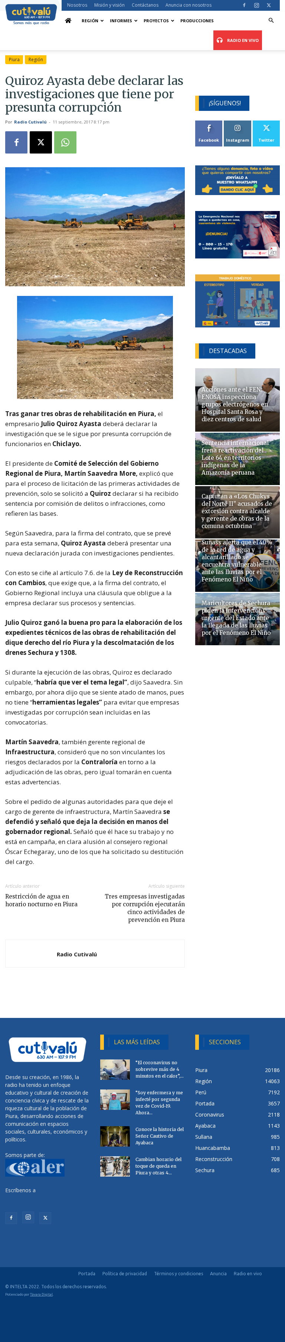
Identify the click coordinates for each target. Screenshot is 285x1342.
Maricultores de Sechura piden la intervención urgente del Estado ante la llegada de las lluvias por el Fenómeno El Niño (236, 618)
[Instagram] (256, 5)
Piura (14, 59)
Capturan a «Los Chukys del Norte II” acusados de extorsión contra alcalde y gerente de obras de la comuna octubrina (237, 511)
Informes (121, 20)
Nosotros (77, 5)
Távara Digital (41, 1294)
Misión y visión (109, 5)
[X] (268, 5)
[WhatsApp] (65, 142)
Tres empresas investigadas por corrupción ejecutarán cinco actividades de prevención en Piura (145, 908)
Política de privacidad (124, 1273)
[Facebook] (244, 5)
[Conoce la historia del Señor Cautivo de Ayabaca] (115, 1136)
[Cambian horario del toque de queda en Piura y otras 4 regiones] (115, 1166)
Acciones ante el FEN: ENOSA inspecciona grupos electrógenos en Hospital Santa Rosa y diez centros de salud (235, 404)
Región (90, 20)
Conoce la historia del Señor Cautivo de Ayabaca (159, 1136)
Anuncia (218, 1273)
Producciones (197, 20)
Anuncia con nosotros (189, 5)
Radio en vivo (248, 1273)
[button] (271, 20)
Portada (86, 1273)
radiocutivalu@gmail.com (35, 1197)
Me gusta (209, 123)
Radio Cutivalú (30, 122)
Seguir (238, 123)
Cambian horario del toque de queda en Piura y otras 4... (158, 1166)
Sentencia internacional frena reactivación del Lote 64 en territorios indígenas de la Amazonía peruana (235, 457)
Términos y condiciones (178, 1273)
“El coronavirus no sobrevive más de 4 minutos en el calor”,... (159, 1069)
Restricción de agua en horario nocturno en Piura (41, 900)
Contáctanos (145, 5)
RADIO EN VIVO (242, 40)
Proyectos (156, 20)
